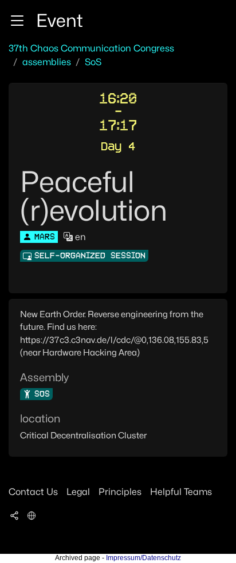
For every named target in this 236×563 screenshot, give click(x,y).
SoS (93, 62)
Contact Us (33, 491)
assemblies (46, 62)
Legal (78, 491)
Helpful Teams (181, 491)
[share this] (14, 515)
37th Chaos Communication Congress (91, 48)
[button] (17, 20)
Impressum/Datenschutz (143, 558)
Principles (120, 491)
